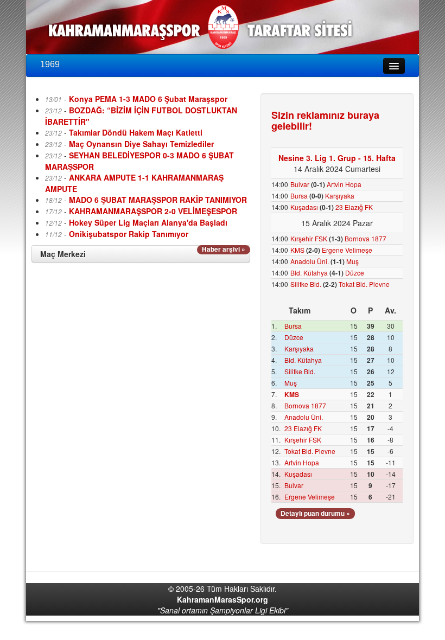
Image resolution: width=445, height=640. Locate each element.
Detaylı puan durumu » (315, 513)
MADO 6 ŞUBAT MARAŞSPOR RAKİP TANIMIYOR (158, 199)
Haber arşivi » (223, 249)
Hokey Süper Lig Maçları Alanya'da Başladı (148, 222)
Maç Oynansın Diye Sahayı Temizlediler (141, 143)
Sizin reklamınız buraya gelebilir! (325, 120)
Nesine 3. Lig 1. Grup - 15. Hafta (337, 157)
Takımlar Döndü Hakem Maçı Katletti (135, 132)
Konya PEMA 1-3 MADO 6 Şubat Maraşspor (148, 98)
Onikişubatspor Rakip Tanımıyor (128, 233)
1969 (50, 64)
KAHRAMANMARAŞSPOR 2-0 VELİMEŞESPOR (153, 211)
